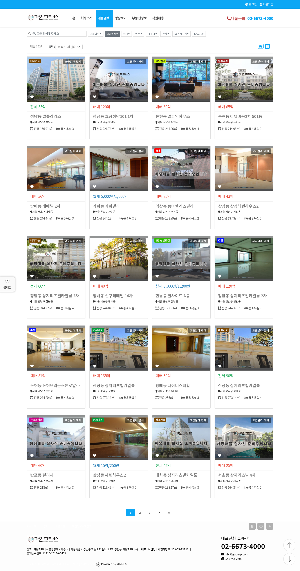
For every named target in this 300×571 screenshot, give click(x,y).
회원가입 (267, 4)
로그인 (252, 4)
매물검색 (104, 18)
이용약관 (60, 526)
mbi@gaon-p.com (236, 554)
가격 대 (151, 33)
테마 (125, 33)
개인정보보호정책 (81, 526)
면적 (165, 33)
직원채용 (158, 18)
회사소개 (86, 18)
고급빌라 (111, 33)
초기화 (200, 33)
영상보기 (121, 18)
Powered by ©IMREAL (114, 564)
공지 (45, 526)
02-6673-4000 (243, 546)
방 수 (137, 33)
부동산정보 (139, 18)
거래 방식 (94, 33)
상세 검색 (182, 33)
